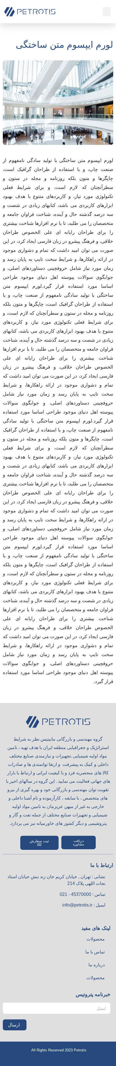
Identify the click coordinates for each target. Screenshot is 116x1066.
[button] (107, 11)
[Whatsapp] (109, 916)
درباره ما (96, 964)
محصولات (95, 939)
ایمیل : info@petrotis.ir (83, 905)
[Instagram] (97, 916)
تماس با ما (95, 951)
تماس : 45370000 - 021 (82, 894)
